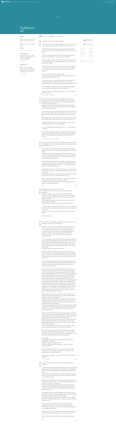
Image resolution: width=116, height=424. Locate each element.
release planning (48, 138)
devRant (82, 60)
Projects (91, 51)
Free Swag (82, 54)
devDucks (82, 55)
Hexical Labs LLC (91, 60)
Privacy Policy (83, 61)
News (81, 51)
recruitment (52, 95)
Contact (82, 56)
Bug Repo (91, 52)
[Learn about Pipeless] (20, 66)
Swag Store (82, 52)
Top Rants (20, 2)
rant (43, 95)
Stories (26, 2)
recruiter (47, 95)
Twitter (90, 58)
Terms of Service (91, 61)
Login (105, 2)
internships (47, 359)
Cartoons (91, 54)
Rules (90, 49)
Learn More (23, 73)
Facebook (91, 56)
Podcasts (91, 55)
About (81, 49)
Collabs (31, 2)
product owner (56, 138)
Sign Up (111, 2)
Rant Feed (14, 2)
